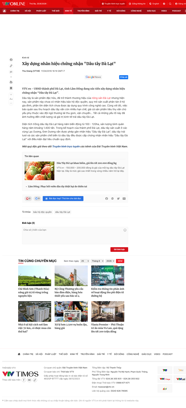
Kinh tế (25, 57)
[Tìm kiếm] (171, 3)
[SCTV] (165, 388)
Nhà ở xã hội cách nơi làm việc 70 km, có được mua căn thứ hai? (34, 328)
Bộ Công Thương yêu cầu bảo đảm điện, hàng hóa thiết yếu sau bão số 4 (69, 292)
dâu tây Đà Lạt (62, 212)
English (156, 4)
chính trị (14, 11)
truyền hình (83, 11)
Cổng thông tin (138, 4)
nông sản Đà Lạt (101, 98)
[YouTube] (29, 380)
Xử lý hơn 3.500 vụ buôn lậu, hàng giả (71, 326)
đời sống (121, 11)
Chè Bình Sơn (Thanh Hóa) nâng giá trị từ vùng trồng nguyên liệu (33, 292)
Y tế (109, 11)
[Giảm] (11, 103)
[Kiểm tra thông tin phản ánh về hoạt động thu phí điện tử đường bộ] (107, 275)
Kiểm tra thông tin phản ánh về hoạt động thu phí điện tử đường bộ (107, 292)
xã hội (28, 11)
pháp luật (41, 11)
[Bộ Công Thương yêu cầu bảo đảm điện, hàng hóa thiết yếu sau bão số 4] (71, 275)
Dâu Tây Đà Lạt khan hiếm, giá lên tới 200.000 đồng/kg (87, 163)
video (164, 11)
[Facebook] (11, 59)
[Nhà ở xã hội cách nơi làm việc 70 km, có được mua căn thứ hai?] (34, 311)
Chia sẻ (123, 77)
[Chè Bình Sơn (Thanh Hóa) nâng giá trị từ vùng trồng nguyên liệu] (34, 275)
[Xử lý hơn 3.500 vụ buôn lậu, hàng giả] (71, 311)
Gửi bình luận (119, 249)
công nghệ (136, 11)
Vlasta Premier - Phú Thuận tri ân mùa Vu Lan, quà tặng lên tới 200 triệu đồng (107, 328)
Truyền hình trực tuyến (114, 4)
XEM (120, 261)
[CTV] (165, 379)
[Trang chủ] (4, 11)
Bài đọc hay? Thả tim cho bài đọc (65, 198)
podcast (176, 11)
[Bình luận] (11, 72)
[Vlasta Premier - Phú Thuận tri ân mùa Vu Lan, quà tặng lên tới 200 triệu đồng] (107, 311)
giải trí (98, 11)
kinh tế (68, 11)
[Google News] (93, 77)
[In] (11, 82)
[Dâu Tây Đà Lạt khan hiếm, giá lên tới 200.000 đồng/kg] (39, 171)
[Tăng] (11, 94)
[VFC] (165, 370)
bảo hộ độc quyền (42, 212)
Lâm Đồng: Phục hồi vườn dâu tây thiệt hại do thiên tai (57, 186)
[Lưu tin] (11, 88)
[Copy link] (11, 66)
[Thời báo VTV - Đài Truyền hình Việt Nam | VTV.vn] (13, 3)
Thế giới (55, 11)
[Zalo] (112, 198)
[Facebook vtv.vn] (165, 3)
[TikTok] (35, 380)
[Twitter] (118, 198)
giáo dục (151, 11)
